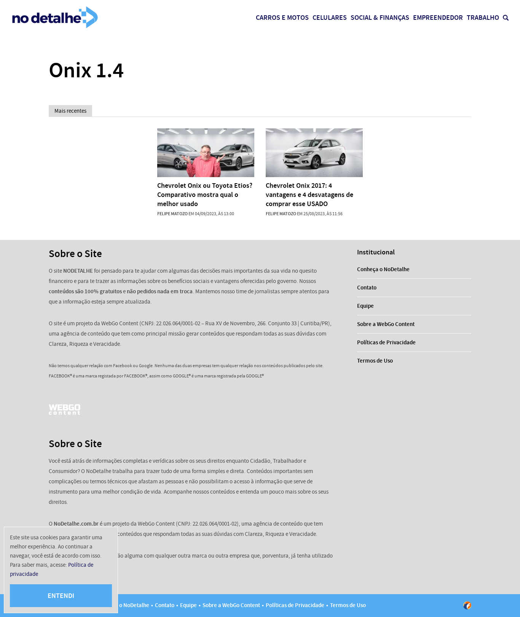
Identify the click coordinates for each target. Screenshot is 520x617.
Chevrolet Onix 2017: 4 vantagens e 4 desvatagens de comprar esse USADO (309, 194)
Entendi (61, 595)
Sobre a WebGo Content (386, 324)
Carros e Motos (282, 17)
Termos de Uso (375, 360)
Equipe (365, 306)
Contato (366, 287)
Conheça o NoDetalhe (383, 269)
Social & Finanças (380, 17)
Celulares (330, 17)
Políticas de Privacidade (386, 342)
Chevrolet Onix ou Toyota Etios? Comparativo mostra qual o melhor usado (204, 194)
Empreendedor (438, 17)
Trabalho (483, 17)
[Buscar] (506, 18)
